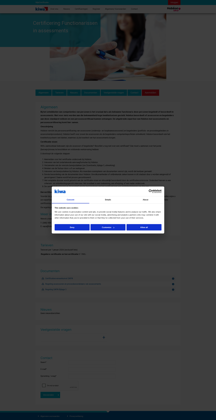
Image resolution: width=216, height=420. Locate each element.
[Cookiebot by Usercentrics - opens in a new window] (151, 191)
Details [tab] (108, 199)
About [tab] (145, 199)
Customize (106, 227)
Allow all (144, 227)
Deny (72, 227)
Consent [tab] (70, 199)
